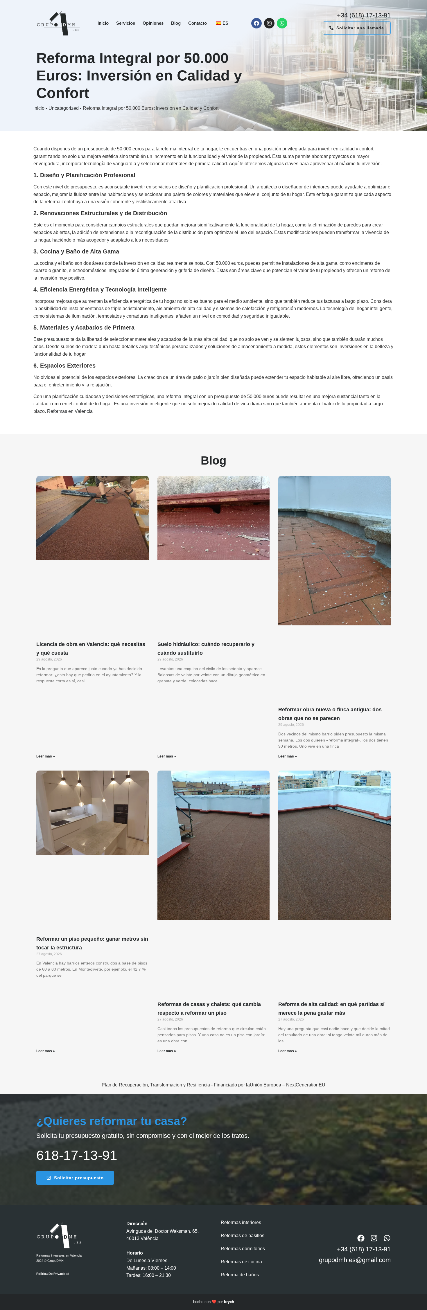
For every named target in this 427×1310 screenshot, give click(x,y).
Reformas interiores (241, 1222)
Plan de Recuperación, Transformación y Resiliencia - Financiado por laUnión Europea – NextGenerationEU (213, 1084)
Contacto (197, 23)
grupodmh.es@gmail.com (355, 1260)
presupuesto (97, 148)
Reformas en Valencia (70, 411)
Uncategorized (64, 108)
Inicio (103, 23)
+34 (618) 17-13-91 (364, 15)
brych (229, 1302)
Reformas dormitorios (243, 1248)
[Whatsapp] (282, 23)
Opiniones (153, 23)
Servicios (125, 23)
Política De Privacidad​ (52, 1273)
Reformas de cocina (241, 1261)
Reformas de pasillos (242, 1235)
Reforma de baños (240, 1274)
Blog (176, 23)
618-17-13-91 (76, 1155)
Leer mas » (45, 756)
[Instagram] (269, 23)
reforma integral (177, 148)
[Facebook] (256, 23)
